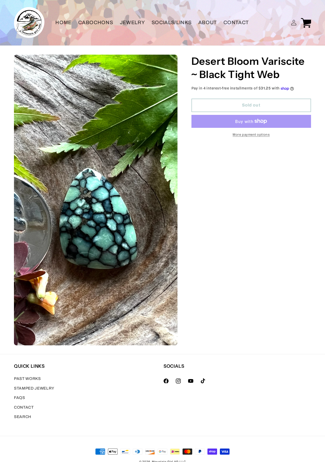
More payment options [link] (251, 134)
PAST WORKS (27, 378)
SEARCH (22, 417)
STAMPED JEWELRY (34, 388)
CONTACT (24, 407)
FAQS (19, 397)
